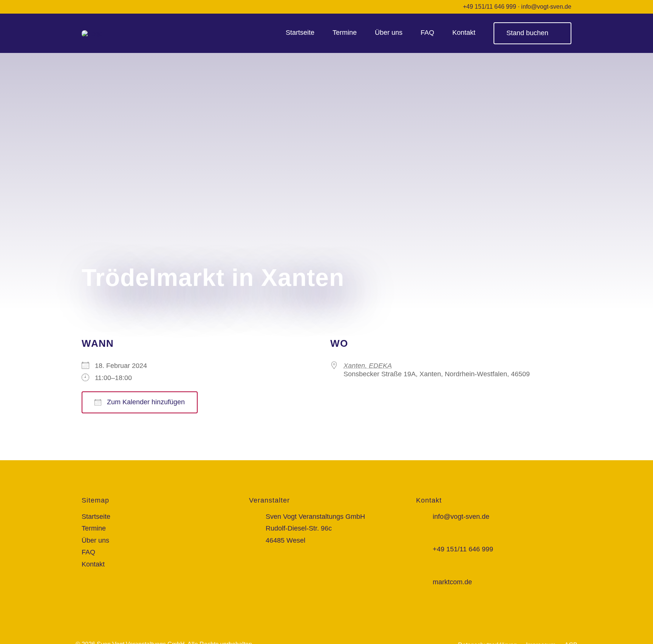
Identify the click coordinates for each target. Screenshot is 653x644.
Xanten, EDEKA (368, 365)
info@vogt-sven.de (546, 6)
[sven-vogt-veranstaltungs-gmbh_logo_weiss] (92, 33)
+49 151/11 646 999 (489, 6)
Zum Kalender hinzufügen (145, 402)
